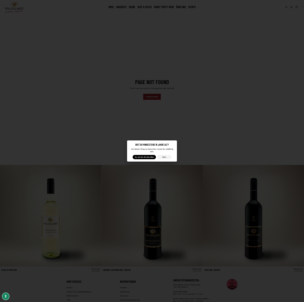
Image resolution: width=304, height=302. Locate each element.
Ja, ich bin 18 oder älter (144, 157)
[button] (6, 296)
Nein (164, 157)
